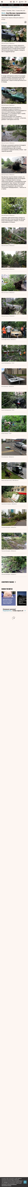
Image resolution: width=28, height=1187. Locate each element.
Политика (9, 10)
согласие (6, 1182)
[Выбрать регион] (17, 2)
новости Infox (7, 589)
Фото (13, 10)
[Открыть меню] (26, 2)
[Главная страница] (2, 1)
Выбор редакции (5, 7)
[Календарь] (11, 2)
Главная (3, 10)
